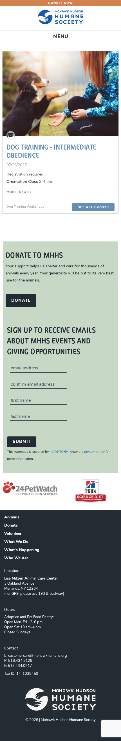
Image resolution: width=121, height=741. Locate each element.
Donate (10, 526)
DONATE (21, 301)
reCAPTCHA (59, 452)
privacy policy (94, 452)
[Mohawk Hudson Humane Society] (60, 17)
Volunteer (13, 534)
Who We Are (16, 558)
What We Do (16, 542)
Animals (11, 518)
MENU (66, 38)
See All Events (93, 207)
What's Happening (21, 550)
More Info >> (19, 192)
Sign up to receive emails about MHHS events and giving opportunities (51, 340)
